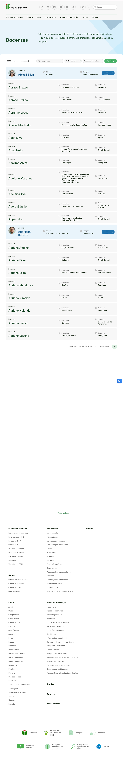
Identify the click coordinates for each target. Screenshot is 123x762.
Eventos (84, 17)
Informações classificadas (57, 638)
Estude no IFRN (14, 541)
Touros (11, 696)
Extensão (50, 556)
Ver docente (109, 73)
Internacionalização (16, 548)
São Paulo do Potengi (17, 692)
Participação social (54, 614)
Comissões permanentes (57, 541)
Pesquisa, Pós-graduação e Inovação (62, 572)
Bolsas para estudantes (18, 533)
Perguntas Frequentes (56, 646)
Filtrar (110, 61)
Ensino (49, 548)
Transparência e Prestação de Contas (62, 673)
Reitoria (11, 704)
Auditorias (51, 618)
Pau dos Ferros (14, 677)
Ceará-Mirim (13, 618)
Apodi (10, 607)
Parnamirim (13, 673)
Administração (52, 537)
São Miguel (13, 688)
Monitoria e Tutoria (16, 552)
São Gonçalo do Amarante (19, 684)
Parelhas (11, 669)
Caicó (10, 611)
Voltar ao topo (63, 513)
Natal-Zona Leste (15, 657)
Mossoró (12, 646)
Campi (39, 17)
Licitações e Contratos (56, 630)
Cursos (30, 17)
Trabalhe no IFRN (15, 564)
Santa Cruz (12, 681)
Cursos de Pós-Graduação (19, 580)
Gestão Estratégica (54, 564)
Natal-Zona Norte (15, 661)
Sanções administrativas (57, 653)
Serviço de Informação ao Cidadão (61, 642)
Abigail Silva (26, 74)
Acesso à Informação (69, 17)
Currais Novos (14, 622)
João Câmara (13, 630)
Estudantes (51, 552)
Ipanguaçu (12, 626)
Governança (52, 568)
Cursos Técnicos (15, 587)
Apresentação (52, 533)
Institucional (51, 17)
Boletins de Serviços (55, 661)
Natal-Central (13, 650)
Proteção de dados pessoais (59, 665)
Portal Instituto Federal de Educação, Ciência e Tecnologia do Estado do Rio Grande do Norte (17, 6)
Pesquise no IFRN (15, 556)
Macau (11, 642)
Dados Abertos (53, 650)
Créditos (89, 528)
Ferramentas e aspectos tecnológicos (62, 657)
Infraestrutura (52, 587)
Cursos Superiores (16, 583)
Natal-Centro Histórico (17, 653)
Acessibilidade (53, 704)
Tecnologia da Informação (57, 580)
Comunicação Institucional (57, 545)
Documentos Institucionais (57, 669)
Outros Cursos (14, 591)
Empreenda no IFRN (16, 537)
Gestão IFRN (13, 545)
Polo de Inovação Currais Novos (60, 591)
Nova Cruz (12, 665)
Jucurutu (11, 634)
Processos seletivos (14, 17)
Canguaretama (14, 614)
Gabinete (50, 560)
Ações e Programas (55, 611)
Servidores (12, 560)
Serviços (95, 17)
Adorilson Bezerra (24, 233)
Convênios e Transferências (58, 622)
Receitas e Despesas (55, 626)
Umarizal (11, 700)
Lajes (10, 638)
